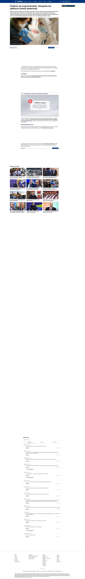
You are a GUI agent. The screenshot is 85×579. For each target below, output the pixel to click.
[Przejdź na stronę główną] (16, 2)
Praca (44, 1)
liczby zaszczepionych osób (26, 120)
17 (57, 489)
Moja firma (35, 1)
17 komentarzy (51, 47)
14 (57, 475)
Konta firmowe (44, 565)
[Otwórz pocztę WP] (60, 1)
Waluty (30, 1)
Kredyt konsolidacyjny (45, 556)
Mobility (40, 1)
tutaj (31, 577)
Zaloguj (67, 1)
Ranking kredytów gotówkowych (46, 558)
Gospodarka (49, 1)
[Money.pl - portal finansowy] (20, 1)
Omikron (52, 71)
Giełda (25, 1)
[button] (63, 1)
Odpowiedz (27, 467)
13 (57, 467)
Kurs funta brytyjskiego (17, 561)
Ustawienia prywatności (58, 571)
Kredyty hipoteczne (45, 560)
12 (57, 528)
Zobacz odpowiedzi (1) (30, 469)
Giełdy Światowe (59, 561)
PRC (15, 47)
